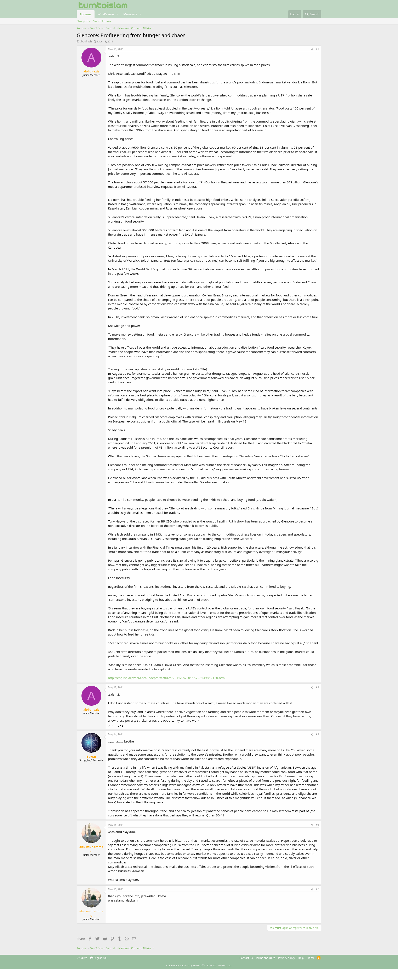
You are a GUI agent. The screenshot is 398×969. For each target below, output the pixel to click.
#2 (317, 687)
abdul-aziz (86, 41)
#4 (317, 825)
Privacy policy (286, 958)
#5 (317, 889)
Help (301, 958)
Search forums (102, 21)
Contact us (246, 958)
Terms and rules (265, 958)
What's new (106, 14)
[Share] (311, 49)
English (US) (100, 958)
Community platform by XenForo (199, 965)
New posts (83, 21)
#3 (317, 734)
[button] (117, 14)
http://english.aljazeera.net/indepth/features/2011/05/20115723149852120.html (167, 678)
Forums (85, 14)
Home (310, 958)
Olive (83, 958)
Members (130, 14)
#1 (317, 49)
